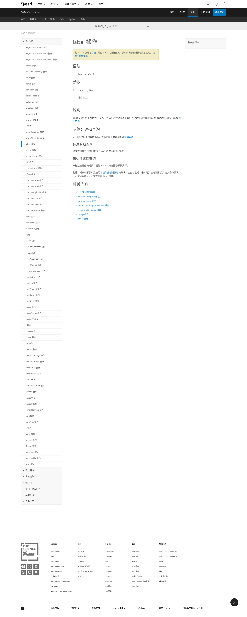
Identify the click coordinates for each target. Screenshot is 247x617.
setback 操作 (31, 349)
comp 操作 (31, 84)
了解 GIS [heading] (108, 544)
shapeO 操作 (31, 398)
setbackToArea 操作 (35, 361)
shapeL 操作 (31, 392)
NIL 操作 (29, 162)
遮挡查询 (128, 137)
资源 (192, 12)
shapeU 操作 (31, 404)
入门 (43, 19)
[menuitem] (62, 551)
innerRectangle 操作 (35, 132)
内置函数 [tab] (29, 476)
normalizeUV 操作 (34, 168)
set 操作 (29, 343)
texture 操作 (31, 440)
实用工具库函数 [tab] (32, 489)
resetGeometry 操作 (35, 259)
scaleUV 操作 (32, 331)
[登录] (224, 4)
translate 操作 (32, 452)
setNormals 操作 (33, 373)
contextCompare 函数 (89, 196)
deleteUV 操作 (32, 102)
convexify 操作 (32, 90)
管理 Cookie (164, 608)
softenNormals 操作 (35, 410)
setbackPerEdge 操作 (35, 355)
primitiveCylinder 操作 (36, 192)
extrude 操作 (31, 114)
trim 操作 (30, 464)
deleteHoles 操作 (33, 96)
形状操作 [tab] (29, 41)
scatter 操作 (31, 337)
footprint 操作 (32, 120)
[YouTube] (36, 572)
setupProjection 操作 (35, 386)
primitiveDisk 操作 (34, 198)
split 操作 (30, 416)
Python (72, 19)
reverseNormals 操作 (35, 271)
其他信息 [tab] (29, 501)
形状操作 (32, 33)
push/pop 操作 (32, 228)
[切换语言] (216, 4)
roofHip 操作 (31, 283)
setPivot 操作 (31, 380)
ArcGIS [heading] (54, 544)
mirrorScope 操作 (34, 156)
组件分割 (107, 172)
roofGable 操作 (33, 277)
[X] (29, 566)
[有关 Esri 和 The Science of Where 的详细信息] (29, 552)
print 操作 (30, 216)
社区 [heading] (79, 544)
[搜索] (208, 4)
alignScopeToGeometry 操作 (39, 53)
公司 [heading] (134, 544)
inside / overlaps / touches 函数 (93, 205)
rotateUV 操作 (32, 319)
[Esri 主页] (27, 4)
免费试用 (205, 12)
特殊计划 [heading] (162, 544)
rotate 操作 (31, 307)
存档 (93, 52)
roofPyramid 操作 (33, 289)
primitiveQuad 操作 (35, 204)
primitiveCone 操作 (34, 180)
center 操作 (31, 65)
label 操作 (30, 144)
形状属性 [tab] (29, 470)
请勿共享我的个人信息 (193, 608)
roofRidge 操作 (33, 295)
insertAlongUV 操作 (35, 138)
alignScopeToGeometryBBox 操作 (41, 59)
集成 (182, 12)
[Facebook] (23, 566)
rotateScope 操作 (33, 313)
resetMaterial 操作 (34, 265)
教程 (83, 19)
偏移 (116, 172)
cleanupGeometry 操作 (36, 71)
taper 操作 (30, 434)
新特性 (33, 19)
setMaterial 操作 (33, 367)
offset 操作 (30, 174)
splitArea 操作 (32, 422)
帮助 (52, 19)
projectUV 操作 (33, 222)
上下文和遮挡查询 (86, 192)
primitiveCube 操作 (34, 186)
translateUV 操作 (33, 458)
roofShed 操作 (32, 301)
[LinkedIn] (36, 566)
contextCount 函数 (87, 201)
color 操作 (30, 77)
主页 (23, 19)
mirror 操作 (31, 150)
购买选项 (219, 12)
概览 (172, 12)
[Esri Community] (23, 572)
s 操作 (28, 325)
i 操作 (28, 126)
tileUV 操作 (31, 446)
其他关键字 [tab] (30, 495)
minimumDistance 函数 (89, 210)
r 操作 (28, 235)
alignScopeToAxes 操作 (36, 47)
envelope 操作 (32, 108)
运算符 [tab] (28, 482)
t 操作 (28, 428)
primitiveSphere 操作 (35, 210)
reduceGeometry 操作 (36, 247)
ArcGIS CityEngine (30, 12)
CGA (61, 19)
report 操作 (31, 253)
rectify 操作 (31, 241)
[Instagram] (29, 572)
